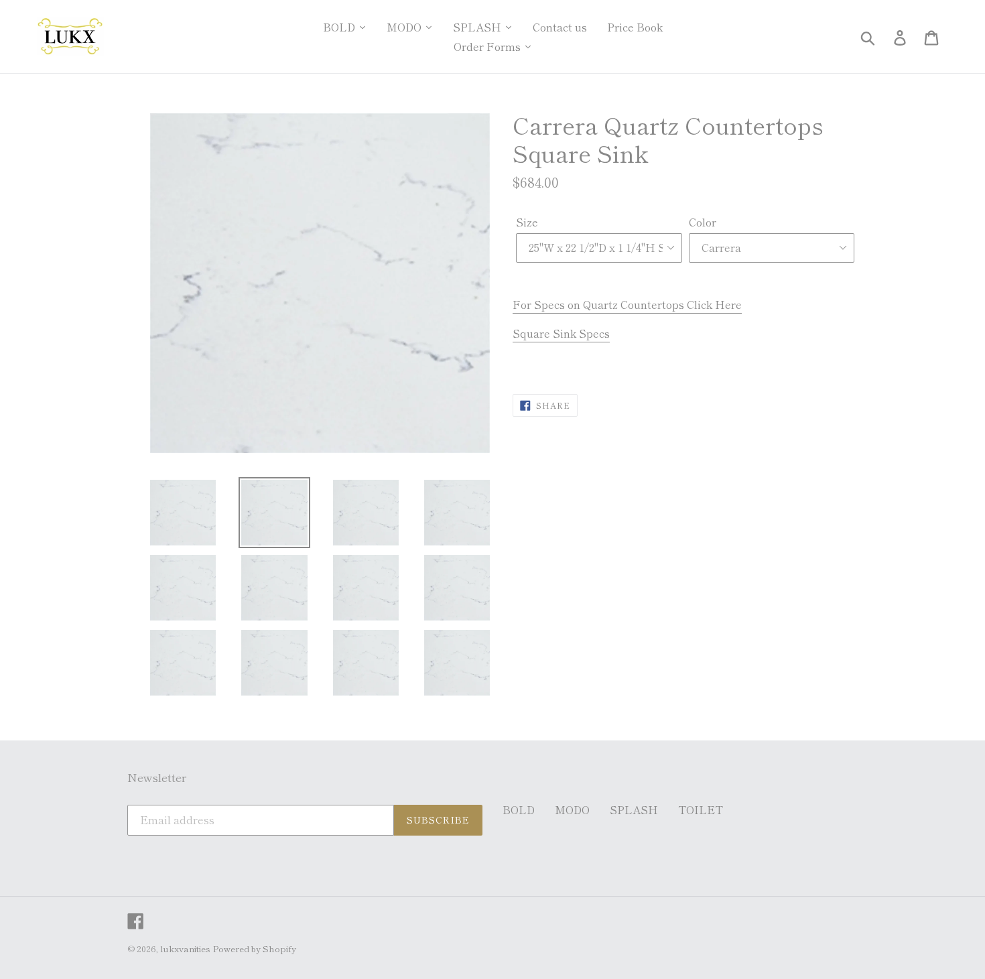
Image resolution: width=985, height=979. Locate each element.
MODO (572, 809)
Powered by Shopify (254, 948)
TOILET (700, 809)
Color (702, 222)
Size (527, 222)
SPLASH (634, 809)
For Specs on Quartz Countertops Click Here (627, 304)
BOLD (519, 809)
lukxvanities (185, 948)
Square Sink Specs (561, 333)
